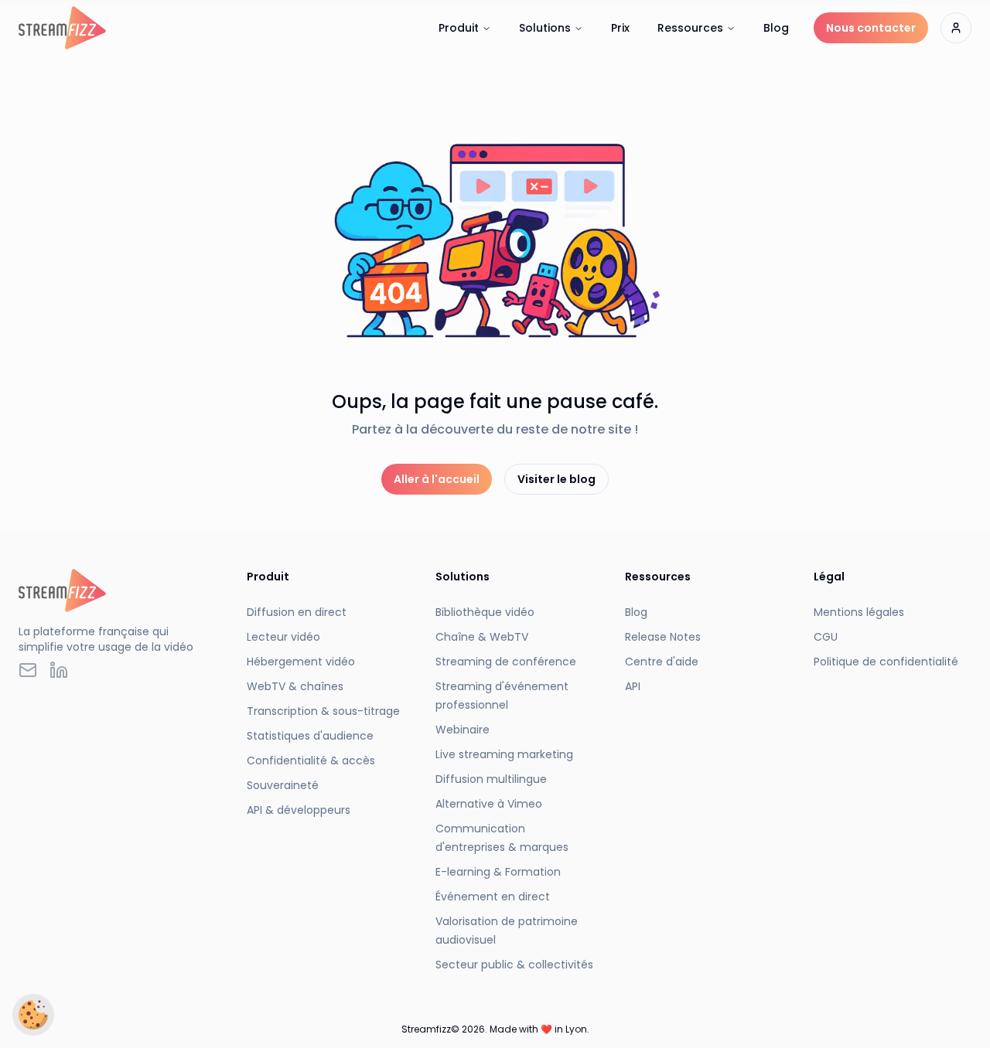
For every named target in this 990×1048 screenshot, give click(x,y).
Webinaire (462, 729)
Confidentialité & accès (311, 760)
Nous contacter (871, 28)
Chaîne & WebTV (481, 637)
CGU (826, 637)
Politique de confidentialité (886, 661)
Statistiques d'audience (310, 735)
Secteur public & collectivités (514, 964)
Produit (459, 28)
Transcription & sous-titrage (323, 711)
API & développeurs (298, 810)
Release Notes (663, 637)
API (632, 686)
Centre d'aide (661, 661)
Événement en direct (492, 896)
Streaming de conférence (505, 661)
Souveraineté (283, 785)
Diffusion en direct (296, 612)
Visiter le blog (556, 479)
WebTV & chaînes (295, 686)
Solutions (545, 28)
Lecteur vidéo (283, 637)
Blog (776, 28)
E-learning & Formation (498, 872)
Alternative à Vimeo (488, 804)
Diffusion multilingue (491, 779)
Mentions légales (859, 612)
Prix (620, 28)
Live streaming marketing (504, 754)
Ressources (690, 28)
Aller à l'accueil (437, 479)
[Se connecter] (955, 27)
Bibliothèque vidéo (484, 612)
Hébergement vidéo (301, 661)
